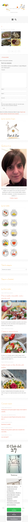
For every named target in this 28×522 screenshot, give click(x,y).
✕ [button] (20, 486)
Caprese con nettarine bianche (9, 331)
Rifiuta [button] (14, 514)
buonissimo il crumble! (6, 424)
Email (2, 93)
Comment (3, 69)
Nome (2, 89)
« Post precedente (5, 57)
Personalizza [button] (14, 519)
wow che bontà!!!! (5, 437)
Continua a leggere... (14, 198)
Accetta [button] (14, 510)
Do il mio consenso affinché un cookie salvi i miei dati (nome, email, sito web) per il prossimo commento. (12, 104)
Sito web (3, 97)
